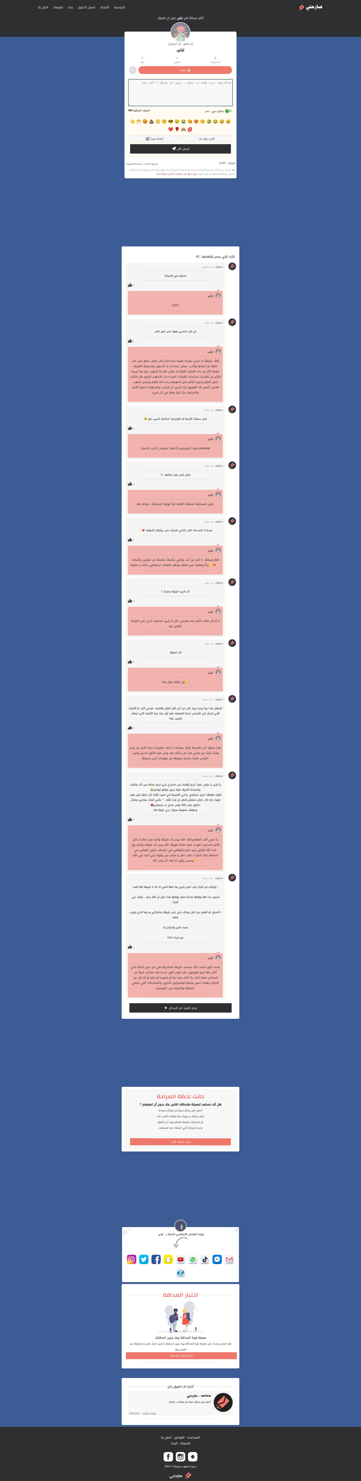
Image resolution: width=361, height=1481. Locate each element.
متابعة (183, 70)
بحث (70, 7)
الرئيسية (119, 7)
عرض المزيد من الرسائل (182, 1008)
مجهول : (213, 266)
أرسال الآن (182, 149)
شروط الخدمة (151, 163)
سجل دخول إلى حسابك (187, 174)
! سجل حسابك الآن (180, 1141)
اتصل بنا (43, 7)
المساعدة (193, 1437)
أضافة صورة (156, 138)
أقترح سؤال (207, 138)
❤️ (170, 129)
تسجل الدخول (86, 7)
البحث (174, 1443)
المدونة (185, 1443)
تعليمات (58, 7)
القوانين (179, 1437)
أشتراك (104, 7)
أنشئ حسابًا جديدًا (165, 174)
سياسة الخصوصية (134, 163)
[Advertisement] (180, 212)
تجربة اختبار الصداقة (181, 1355)
